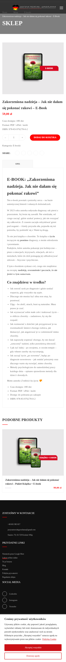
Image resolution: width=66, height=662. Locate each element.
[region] (33, 638)
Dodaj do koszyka (45, 137)
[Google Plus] (36, 153)
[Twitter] (23, 153)
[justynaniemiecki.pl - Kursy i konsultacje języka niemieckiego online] (34, 8)
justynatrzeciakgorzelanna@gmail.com (21, 530)
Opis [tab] (17, 164)
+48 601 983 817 (14, 524)
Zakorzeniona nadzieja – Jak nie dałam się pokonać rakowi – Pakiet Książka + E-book (32, 482)
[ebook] (33, 68)
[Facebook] (17, 153)
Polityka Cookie (49, 639)
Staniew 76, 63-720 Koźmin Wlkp (20, 535)
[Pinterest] (30, 153)
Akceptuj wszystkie (33, 647)
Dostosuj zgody (33, 656)
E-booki (17, 145)
